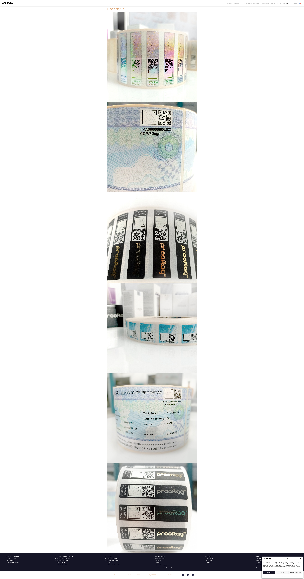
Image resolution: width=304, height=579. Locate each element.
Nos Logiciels (286, 3)
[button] (301, 559)
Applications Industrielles (232, 3)
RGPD (170, 575)
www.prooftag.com (114, 575)
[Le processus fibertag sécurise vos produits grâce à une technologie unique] (152, 147)
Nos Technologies (276, 3)
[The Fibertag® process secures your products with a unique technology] (152, 418)
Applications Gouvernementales (250, 3)
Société (295, 3)
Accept (269, 572)
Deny (282, 572)
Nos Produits (265, 3)
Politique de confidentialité (275, 576)
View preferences (295, 572)
